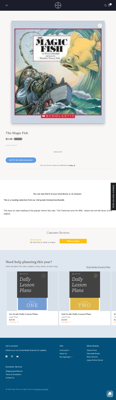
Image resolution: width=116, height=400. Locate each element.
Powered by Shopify (41, 389)
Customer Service (14, 367)
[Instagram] (13, 356)
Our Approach (65, 357)
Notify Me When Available (21, 160)
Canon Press (92, 350)
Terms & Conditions (13, 374)
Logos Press (13, 317)
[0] (108, 5)
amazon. (78, 194)
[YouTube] (19, 356)
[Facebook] (8, 356)
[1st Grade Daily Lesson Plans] (32, 291)
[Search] (105, 5)
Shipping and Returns (14, 371)
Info (61, 346)
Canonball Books (93, 353)
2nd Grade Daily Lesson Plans (76, 314)
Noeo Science (92, 357)
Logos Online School (95, 360)
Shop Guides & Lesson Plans (98, 267)
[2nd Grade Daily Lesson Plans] (84, 291)
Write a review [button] (73, 241)
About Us (63, 353)
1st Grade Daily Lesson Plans (23, 314)
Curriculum (64, 350)
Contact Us (10, 378)
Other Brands (93, 346)
